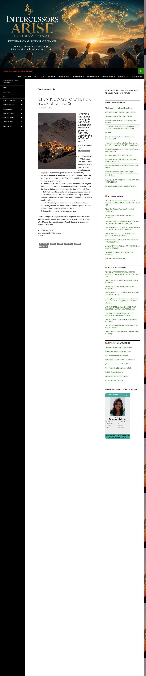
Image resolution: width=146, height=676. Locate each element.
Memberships (77, 76)
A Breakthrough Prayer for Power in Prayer (120, 112)
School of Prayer (47, 76)
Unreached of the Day (114, 435)
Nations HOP (136, 76)
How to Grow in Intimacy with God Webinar (121, 186)
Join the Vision (123, 76)
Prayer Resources (108, 76)
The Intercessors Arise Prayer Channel (119, 116)
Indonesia (122, 419)
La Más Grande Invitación (114, 372)
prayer (77, 244)
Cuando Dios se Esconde (114, 380)
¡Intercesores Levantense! (118, 343)
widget (124, 437)
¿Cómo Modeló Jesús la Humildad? (117, 364)
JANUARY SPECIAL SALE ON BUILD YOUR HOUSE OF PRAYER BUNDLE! (120, 235)
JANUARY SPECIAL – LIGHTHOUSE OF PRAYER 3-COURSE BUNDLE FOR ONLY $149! (122, 229)
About (36, 76)
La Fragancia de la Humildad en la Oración (120, 360)
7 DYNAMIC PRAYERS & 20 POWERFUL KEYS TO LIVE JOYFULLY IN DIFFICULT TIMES (121, 127)
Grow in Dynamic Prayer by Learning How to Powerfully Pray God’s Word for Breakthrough (121, 144)
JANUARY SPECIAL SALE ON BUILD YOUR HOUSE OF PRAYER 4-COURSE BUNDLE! (120, 308)
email (124, 435)
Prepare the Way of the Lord (115, 258)
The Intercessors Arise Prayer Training (118, 347)
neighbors (68, 244)
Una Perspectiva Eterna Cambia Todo (118, 368)
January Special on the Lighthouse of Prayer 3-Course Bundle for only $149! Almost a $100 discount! (121, 301)
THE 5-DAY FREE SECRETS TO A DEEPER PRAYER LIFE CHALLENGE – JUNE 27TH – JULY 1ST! (122, 203)
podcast (117, 437)
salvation (43, 246)
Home (20, 76)
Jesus (60, 244)
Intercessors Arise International (17, 71)
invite (53, 244)
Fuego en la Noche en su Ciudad (116, 376)
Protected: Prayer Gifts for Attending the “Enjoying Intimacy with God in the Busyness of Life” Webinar (121, 174)
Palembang (113, 419)
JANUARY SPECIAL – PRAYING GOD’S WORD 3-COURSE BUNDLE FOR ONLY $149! (122, 222)
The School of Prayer (116, 268)
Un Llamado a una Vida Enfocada (117, 356)
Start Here (28, 76)
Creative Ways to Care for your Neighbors (64, 101)
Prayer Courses (92, 76)
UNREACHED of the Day (117, 395)
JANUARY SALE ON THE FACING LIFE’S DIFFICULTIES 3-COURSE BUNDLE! (119, 314)
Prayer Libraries (63, 76)
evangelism (44, 244)
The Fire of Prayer (115, 196)
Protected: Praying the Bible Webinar (118, 155)
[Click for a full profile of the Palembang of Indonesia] (117, 406)
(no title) (108, 133)
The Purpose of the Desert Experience (118, 108)
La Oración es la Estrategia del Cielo (118, 351)
